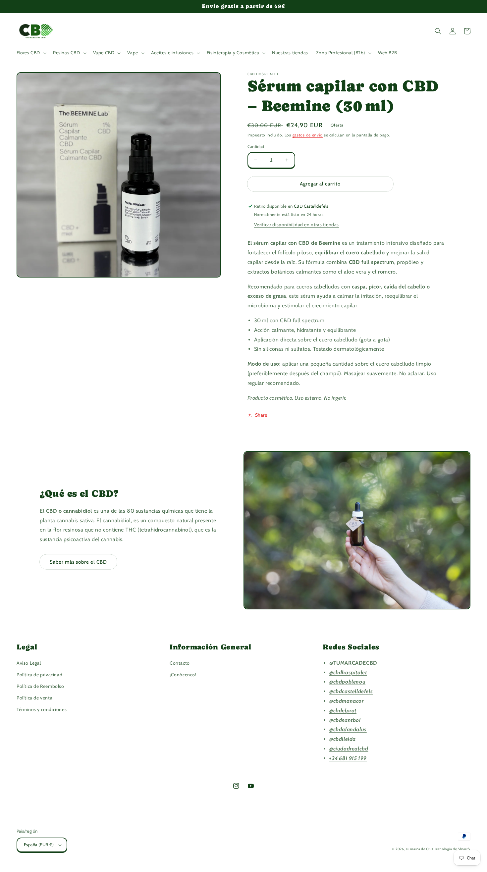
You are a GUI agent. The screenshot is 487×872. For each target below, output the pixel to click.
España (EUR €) (39, 844)
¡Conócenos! (183, 675)
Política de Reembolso (40, 686)
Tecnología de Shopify (452, 849)
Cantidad (255, 146)
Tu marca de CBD (419, 849)
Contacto (180, 663)
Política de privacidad (39, 675)
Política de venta (34, 698)
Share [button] (261, 415)
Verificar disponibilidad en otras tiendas (296, 225)
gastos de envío (308, 134)
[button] (31, 53)
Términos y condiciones (42, 709)
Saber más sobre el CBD (78, 562)
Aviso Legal (29, 663)
